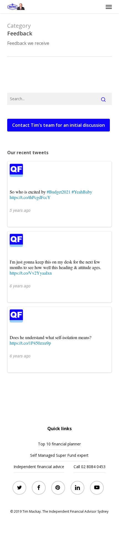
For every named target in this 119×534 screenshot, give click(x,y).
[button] (109, 6)
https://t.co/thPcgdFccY (30, 197)
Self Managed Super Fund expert (59, 455)
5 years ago (20, 210)
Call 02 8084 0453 (89, 466)
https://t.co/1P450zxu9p (30, 343)
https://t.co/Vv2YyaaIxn (31, 273)
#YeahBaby (82, 192)
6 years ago (20, 285)
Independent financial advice (39, 466)
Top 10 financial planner (59, 444)
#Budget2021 (59, 192)
